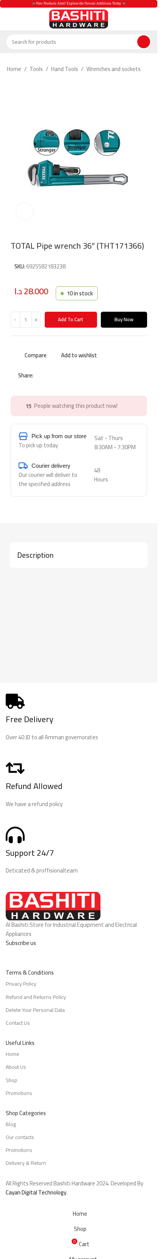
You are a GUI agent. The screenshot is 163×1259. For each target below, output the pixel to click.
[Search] (143, 41)
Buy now (123, 319)
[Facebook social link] (37, 375)
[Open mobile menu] (9, 19)
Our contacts (20, 1137)
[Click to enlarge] (24, 211)
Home (14, 69)
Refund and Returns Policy (36, 997)
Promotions (19, 1093)
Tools (36, 69)
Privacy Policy (21, 984)
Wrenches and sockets (113, 69)
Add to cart (70, 319)
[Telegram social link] (74, 375)
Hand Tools (64, 69)
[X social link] (47, 375)
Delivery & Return (26, 1163)
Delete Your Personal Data (35, 1010)
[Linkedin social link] (65, 375)
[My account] (148, 19)
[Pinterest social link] (56, 375)
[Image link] (53, 905)
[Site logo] (78, 18)
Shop (11, 1080)
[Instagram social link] (25, 953)
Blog (11, 1124)
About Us (16, 1067)
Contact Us (18, 1023)
